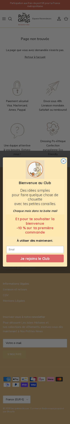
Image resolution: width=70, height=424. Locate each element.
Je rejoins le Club (35, 258)
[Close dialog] (63, 161)
